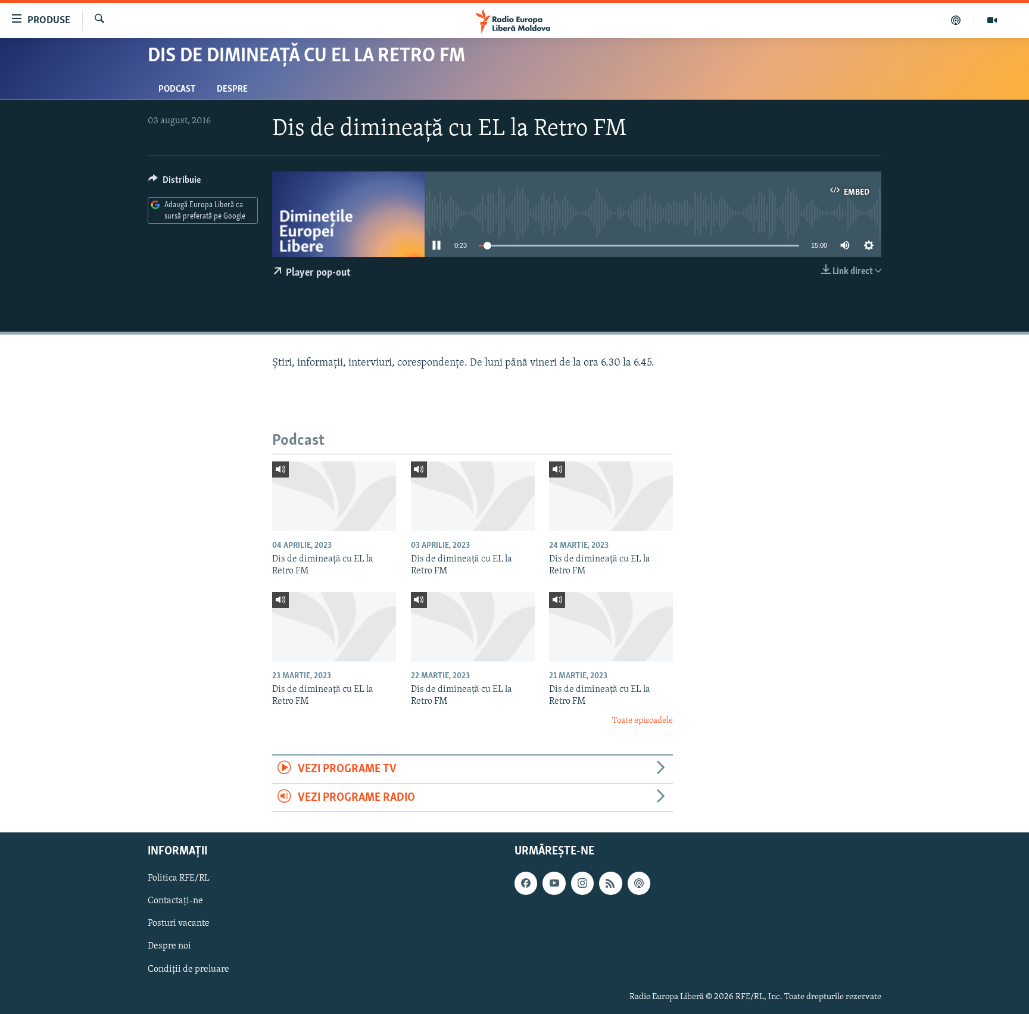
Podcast (176, 89)
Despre (232, 89)
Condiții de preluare (188, 969)
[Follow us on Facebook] (525, 883)
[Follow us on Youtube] (553, 883)
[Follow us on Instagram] (582, 883)
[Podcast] (956, 20)
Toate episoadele (642, 720)
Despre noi (169, 946)
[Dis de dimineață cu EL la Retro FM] (334, 496)
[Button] (174, 182)
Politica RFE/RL (179, 878)
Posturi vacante (179, 923)
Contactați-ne (175, 901)
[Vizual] (992, 20)
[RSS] (610, 883)
